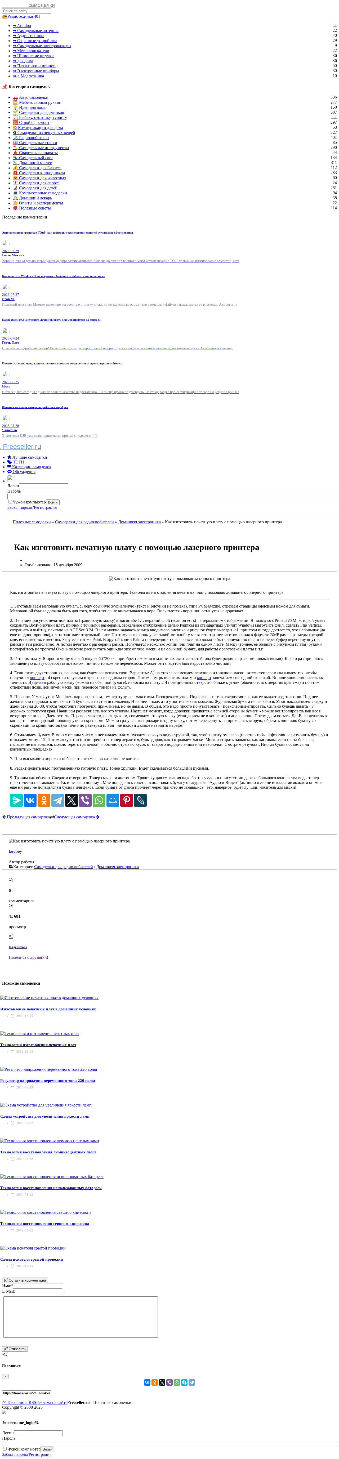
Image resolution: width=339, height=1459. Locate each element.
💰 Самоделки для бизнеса (37, 168)
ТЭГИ (18, 462)
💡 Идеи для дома (29, 107)
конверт (37, 677)
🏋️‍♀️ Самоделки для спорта (36, 183)
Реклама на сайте (51, 1402)
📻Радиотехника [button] (21, 16)
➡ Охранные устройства (35, 40)
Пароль (14, 491)
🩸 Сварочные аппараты (35, 152)
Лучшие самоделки (29, 457)
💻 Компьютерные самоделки (40, 193)
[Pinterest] (126, 800)
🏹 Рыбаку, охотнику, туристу (40, 117)
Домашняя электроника (139, 522)
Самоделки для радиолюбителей (84, 522)
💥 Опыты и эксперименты (38, 203)
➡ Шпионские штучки (33, 55)
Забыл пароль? (20, 507)
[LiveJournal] (140, 800)
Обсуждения (23, 471)
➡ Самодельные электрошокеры (42, 45)
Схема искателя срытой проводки (31, 1259)
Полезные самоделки (32, 522)
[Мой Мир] (112, 800)
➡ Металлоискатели (31, 50)
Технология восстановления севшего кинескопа (44, 1223)
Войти (52, 502)
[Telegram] (57, 800)
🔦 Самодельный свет (33, 157)
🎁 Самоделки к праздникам (39, 173)
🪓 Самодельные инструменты (41, 147)
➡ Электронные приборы (36, 71)
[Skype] (184, 1382)
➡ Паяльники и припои (34, 66)
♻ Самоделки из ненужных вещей (44, 132)
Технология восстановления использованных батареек (51, 1188)
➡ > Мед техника (28, 76)
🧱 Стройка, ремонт (31, 122)
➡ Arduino (22, 25)
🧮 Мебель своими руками (37, 102)
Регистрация (45, 507)
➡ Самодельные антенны (36, 30)
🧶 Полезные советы (32, 208)
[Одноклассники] (44, 800)
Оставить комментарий (27, 1280)
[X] (71, 800)
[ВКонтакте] (30, 800)
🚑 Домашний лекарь (32, 198)
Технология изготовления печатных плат (38, 1045)
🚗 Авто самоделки (30, 97)
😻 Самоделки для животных (39, 178)
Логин (13, 486)
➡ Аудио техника (28, 35)
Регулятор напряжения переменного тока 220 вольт (47, 1080)
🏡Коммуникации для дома (38, 127)
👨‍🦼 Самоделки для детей (35, 188)
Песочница (17, 1402)
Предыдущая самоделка (28, 817)
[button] (11, 481)
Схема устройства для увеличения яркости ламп (45, 1116)
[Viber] (85, 800)
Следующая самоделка (75, 817)
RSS (32, 1402)
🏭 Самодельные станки (35, 142)
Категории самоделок (31, 467)
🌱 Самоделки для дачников (38, 112)
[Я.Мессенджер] (16, 800)
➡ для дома (23, 61)
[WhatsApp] (99, 800)
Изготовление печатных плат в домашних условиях (48, 1009)
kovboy (15, 851)
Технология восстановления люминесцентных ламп (48, 1152)
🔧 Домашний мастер (32, 162)
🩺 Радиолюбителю (31, 137)
